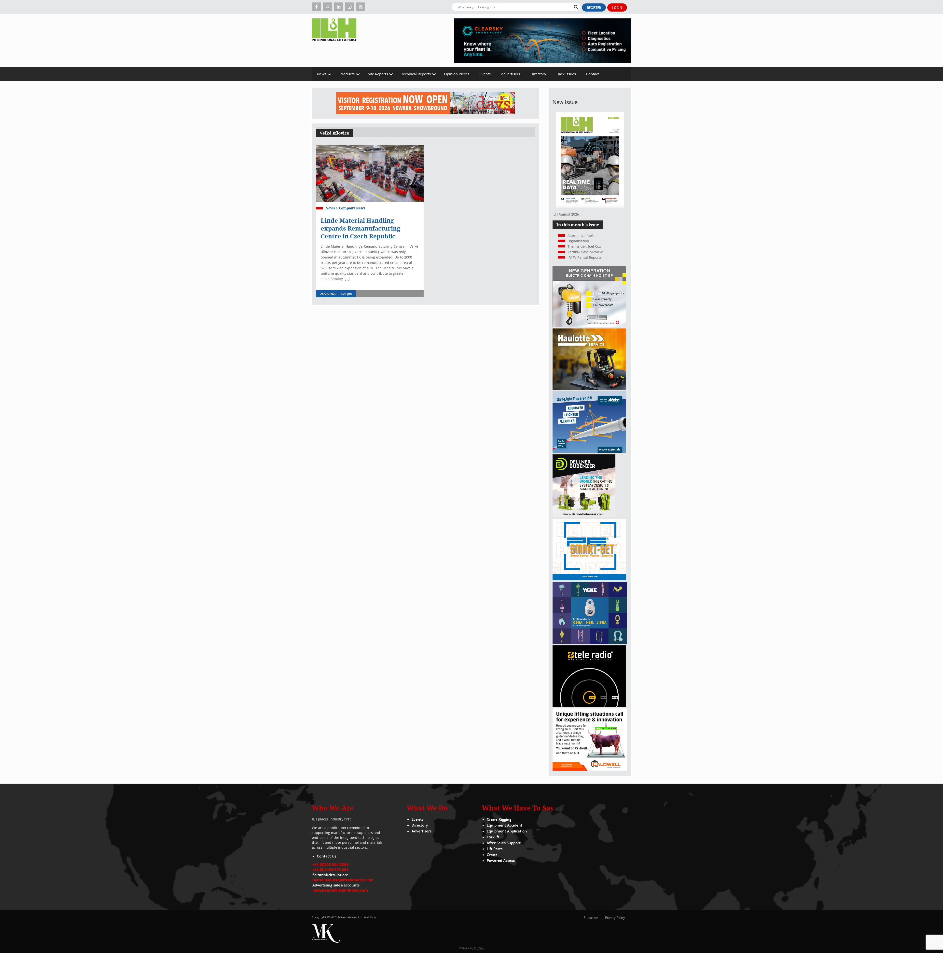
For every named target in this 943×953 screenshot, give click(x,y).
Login (617, 7)
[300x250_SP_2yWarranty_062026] (589, 388)
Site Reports (378, 73)
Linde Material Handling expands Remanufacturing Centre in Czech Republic (360, 228)
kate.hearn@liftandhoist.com (340, 890)
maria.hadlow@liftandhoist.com (343, 880)
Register (594, 7)
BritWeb (479, 948)
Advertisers (510, 73)
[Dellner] (584, 516)
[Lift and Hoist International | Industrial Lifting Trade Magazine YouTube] (360, 6)
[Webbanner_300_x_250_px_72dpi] (589, 705)
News (321, 73)
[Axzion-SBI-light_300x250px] (589, 451)
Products (347, 73)
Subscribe (591, 917)
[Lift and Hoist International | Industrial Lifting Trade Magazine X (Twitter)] (327, 6)
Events (485, 73)
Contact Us (326, 856)
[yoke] (590, 642)
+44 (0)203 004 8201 (330, 864)
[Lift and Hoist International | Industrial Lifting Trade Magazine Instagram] (349, 6)
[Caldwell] (590, 769)
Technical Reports (416, 73)
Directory (538, 73)
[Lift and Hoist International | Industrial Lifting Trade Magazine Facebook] (316, 6)
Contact (592, 73)
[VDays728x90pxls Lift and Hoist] (425, 103)
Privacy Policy (615, 917)
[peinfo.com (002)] (589, 578)
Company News (352, 208)
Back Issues (566, 73)
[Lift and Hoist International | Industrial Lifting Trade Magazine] (336, 40)
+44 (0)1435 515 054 (330, 869)
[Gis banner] (589, 325)
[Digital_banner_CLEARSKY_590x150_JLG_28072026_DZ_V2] (542, 40)
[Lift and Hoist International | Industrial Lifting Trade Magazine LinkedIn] (338, 6)
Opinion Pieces (456, 73)
